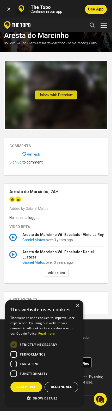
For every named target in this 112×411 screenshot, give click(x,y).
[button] (44, 398)
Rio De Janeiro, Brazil (81, 43)
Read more (46, 333)
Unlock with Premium (56, 95)
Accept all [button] (26, 387)
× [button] (77, 306)
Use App (96, 9)
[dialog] (44, 353)
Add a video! (57, 273)
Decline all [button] (61, 387)
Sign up (15, 162)
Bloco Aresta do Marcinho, (46, 43)
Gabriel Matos (33, 240)
